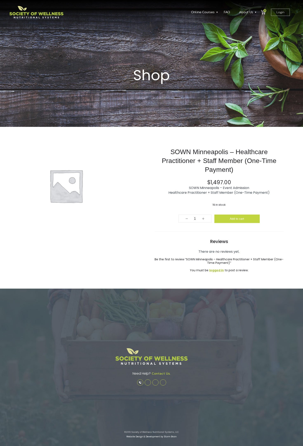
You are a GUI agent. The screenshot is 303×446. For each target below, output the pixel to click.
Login (280, 12)
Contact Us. (160, 373)
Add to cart (237, 218)
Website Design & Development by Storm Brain (151, 436)
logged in (216, 270)
